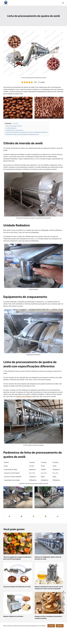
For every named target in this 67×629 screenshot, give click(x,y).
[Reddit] (58, 516)
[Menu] (63, 3)
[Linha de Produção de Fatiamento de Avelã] (17, 573)
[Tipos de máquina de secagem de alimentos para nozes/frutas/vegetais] (17, 543)
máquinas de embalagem (24, 396)
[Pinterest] (34, 516)
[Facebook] (9, 516)
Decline (59, 625)
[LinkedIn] (46, 516)
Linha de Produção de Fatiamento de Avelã (16, 586)
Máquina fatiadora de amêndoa (13, 616)
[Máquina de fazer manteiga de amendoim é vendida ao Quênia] (49, 603)
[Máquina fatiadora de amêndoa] (17, 603)
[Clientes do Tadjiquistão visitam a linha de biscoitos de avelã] (49, 543)
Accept (51, 625)
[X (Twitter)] (21, 516)
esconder (15, 123)
